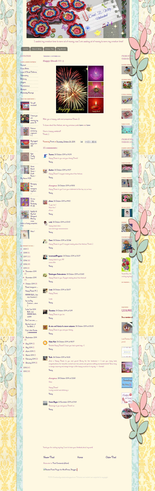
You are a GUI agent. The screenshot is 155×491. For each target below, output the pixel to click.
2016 (25, 260)
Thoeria (51, 154)
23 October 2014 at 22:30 (75, 274)
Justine (51, 170)
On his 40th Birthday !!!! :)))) (34, 202)
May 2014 (29, 347)
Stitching (23, 79)
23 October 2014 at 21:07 (71, 256)
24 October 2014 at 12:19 (64, 310)
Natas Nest (52, 341)
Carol (50, 240)
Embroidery (24, 75)
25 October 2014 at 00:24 (84, 326)
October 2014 (30, 283)
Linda (50, 289)
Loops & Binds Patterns (28, 72)
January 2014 (30, 362)
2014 (25, 268)
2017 (25, 256)
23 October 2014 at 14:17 (62, 170)
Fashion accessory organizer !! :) (34, 132)
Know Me (49, 49)
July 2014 (29, 343)
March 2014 (30, 355)
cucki (50, 222)
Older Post (111, 457)
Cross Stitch (24, 68)
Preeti (52, 141)
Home (25, 49)
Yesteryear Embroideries (57, 274)
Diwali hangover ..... (31, 287)
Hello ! (33, 231)
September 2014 (31, 337)
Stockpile (23, 89)
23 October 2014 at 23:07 (62, 289)
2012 (25, 371)
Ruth (50, 357)
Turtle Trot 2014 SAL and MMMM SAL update (30, 313)
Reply (51, 161)
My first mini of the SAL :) (30, 325)
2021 (25, 249)
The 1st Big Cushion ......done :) (31, 303)
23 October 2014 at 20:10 (61, 222)
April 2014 (30, 351)
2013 (25, 367)
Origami (23, 82)
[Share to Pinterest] (95, 142)
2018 (25, 252)
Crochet (23, 65)
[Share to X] (91, 142)
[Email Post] (81, 141)
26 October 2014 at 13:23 (61, 357)
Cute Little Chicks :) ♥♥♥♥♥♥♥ (31, 331)
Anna (51, 201)
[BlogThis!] (88, 142)
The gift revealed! (33, 104)
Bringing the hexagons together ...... (34, 188)
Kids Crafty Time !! (33, 156)
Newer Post (48, 457)
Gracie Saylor (53, 402)
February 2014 (31, 359)
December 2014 (31, 271)
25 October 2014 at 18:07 (65, 341)
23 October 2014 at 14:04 (63, 154)
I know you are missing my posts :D (34, 119)
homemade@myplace (55, 256)
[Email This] (86, 142)
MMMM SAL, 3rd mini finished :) (31, 295)
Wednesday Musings (27, 92)
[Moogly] (127, 403)
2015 (25, 264)
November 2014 (31, 277)
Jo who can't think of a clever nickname (62, 326)
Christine (52, 310)
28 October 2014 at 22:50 (67, 378)
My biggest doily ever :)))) (34, 143)
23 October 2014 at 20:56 (62, 240)
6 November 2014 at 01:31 (68, 402)
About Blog (36, 49)
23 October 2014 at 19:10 (62, 201)
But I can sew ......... (31, 320)
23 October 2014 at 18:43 (66, 185)
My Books (61, 49)
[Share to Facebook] (93, 142)
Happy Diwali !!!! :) (31, 290)
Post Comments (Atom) (61, 463)
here (81, 125)
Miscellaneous (25, 85)
